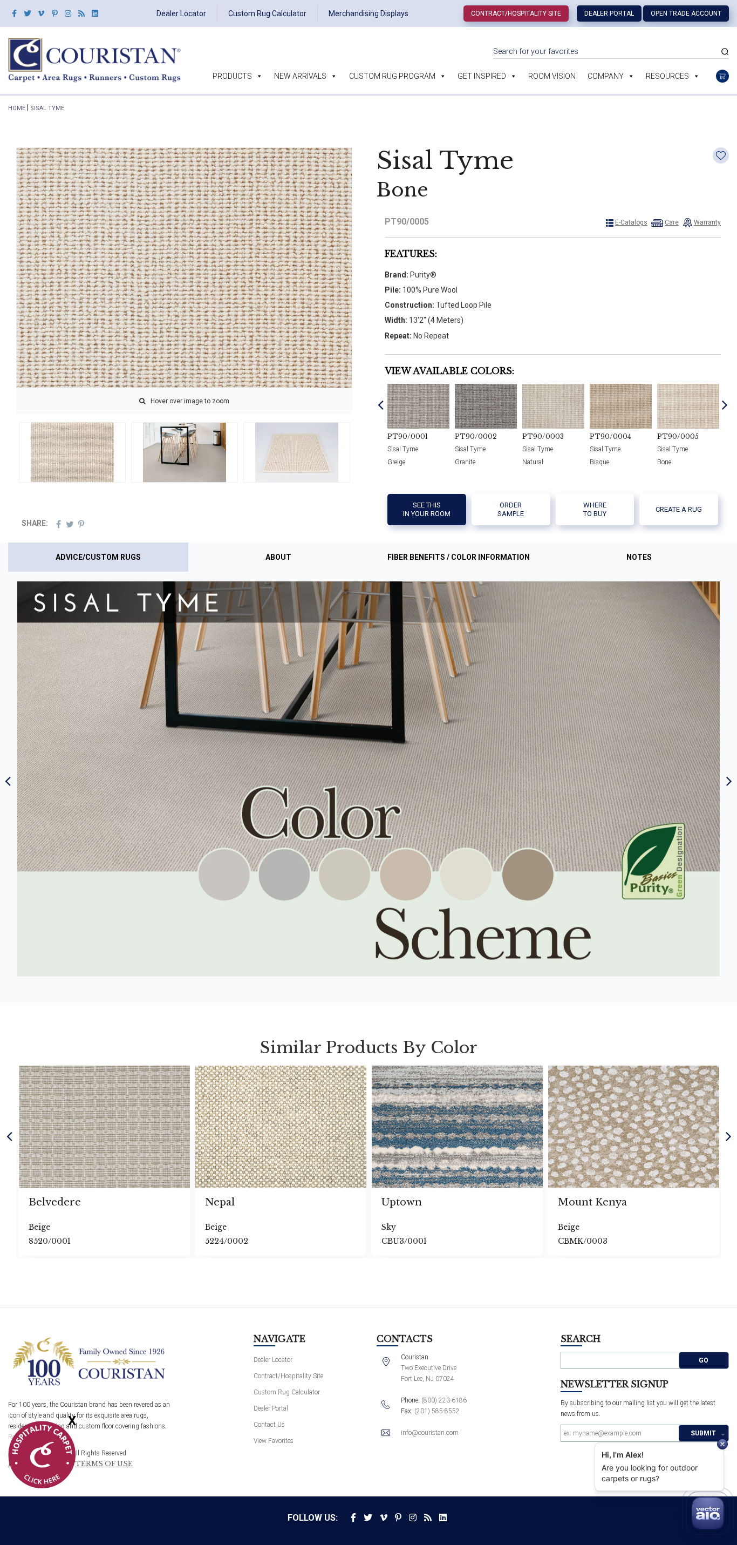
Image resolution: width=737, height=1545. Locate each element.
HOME (16, 108)
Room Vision (552, 76)
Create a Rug (679, 509)
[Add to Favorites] (721, 155)
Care (672, 222)
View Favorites (274, 1441)
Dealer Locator (181, 13)
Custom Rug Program (392, 76)
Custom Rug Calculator (267, 13)
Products (232, 76)
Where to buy (594, 509)
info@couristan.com (430, 1432)
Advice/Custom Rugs (98, 557)
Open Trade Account (686, 13)
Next (725, 404)
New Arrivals (300, 76)
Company (606, 76)
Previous (380, 404)
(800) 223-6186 (444, 1400)
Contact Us (269, 1424)
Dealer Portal (609, 13)
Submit (703, 1433)
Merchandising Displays (368, 13)
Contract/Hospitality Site (516, 13)
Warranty (707, 222)
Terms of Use (104, 1464)
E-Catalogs (631, 222)
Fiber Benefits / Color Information (458, 557)
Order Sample (510, 509)
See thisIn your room (427, 509)
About (278, 557)
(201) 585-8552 (437, 1411)
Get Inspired (482, 76)
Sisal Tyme (47, 108)
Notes (639, 557)
